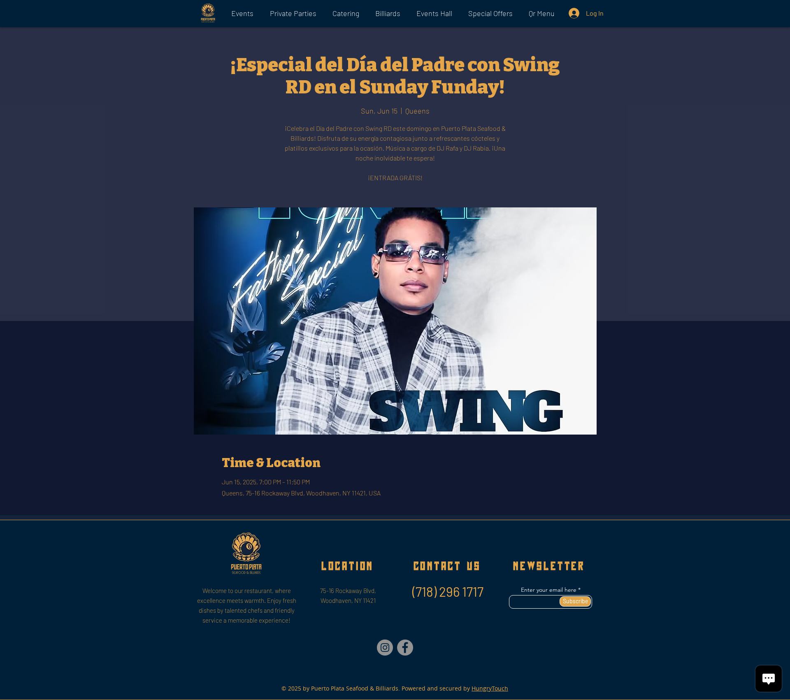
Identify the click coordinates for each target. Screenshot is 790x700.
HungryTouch (490, 688)
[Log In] (573, 13)
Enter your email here (548, 590)
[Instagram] (385, 648)
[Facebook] (405, 648)
